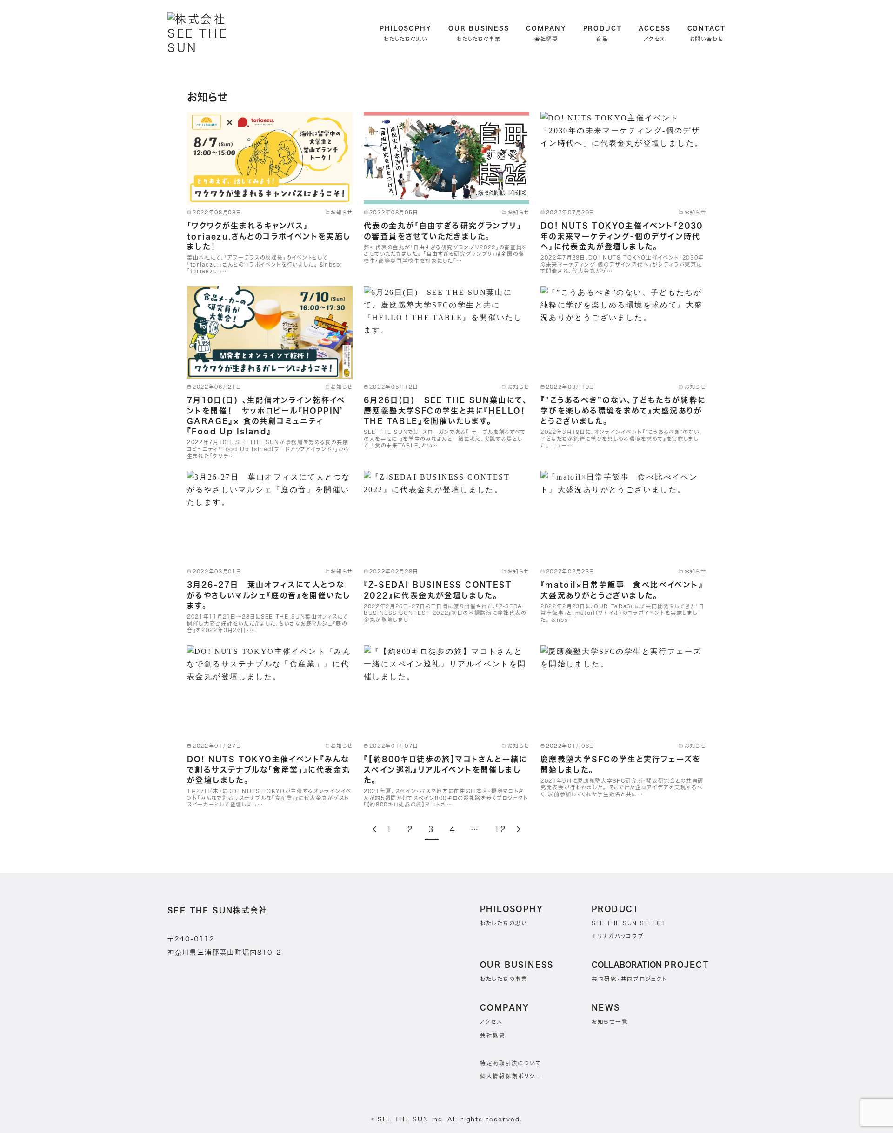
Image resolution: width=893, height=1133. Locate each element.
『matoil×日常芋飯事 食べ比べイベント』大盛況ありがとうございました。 (621, 590)
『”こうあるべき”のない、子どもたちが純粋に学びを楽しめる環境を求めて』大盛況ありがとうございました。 (623, 410)
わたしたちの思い (503, 923)
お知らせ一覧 (610, 1021)
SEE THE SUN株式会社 (217, 910)
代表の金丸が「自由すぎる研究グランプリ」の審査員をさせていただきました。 (443, 231)
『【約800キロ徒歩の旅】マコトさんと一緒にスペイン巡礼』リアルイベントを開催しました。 (445, 769)
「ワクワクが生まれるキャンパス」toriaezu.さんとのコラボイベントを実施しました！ (269, 236)
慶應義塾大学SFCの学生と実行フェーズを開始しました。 (620, 764)
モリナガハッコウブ (618, 936)
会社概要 (493, 1035)
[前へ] (374, 829)
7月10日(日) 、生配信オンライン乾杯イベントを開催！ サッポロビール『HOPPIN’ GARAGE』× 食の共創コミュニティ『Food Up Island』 (266, 415)
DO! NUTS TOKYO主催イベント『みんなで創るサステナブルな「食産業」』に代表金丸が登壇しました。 (268, 769)
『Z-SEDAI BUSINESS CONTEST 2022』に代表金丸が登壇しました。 (438, 590)
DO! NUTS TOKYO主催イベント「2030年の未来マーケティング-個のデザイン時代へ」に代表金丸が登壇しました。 (621, 236)
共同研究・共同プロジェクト (629, 978)
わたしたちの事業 (504, 978)
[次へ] (518, 829)
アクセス (491, 1021)
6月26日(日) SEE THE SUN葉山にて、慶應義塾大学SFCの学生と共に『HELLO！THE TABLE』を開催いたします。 (445, 410)
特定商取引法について (510, 1063)
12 (500, 829)
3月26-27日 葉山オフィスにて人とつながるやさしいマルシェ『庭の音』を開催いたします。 (268, 595)
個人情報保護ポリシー (511, 1076)
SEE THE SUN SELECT (629, 923)
